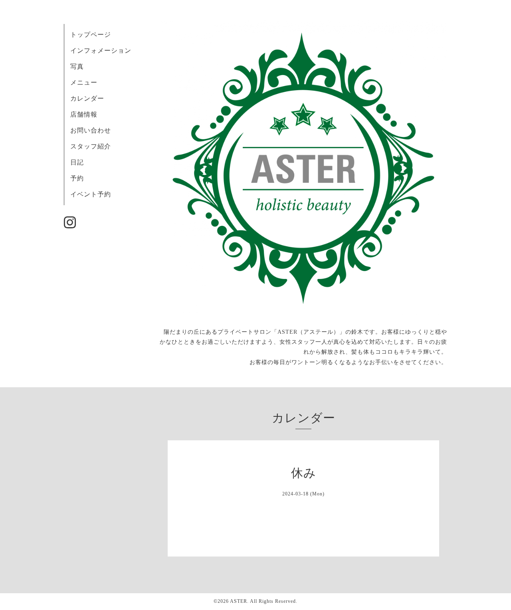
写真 (77, 66)
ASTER (238, 601)
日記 (77, 162)
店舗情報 (83, 114)
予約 (77, 178)
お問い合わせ (90, 130)
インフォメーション (100, 50)
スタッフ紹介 (90, 146)
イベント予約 (90, 194)
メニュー (83, 82)
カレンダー (87, 98)
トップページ (90, 34)
